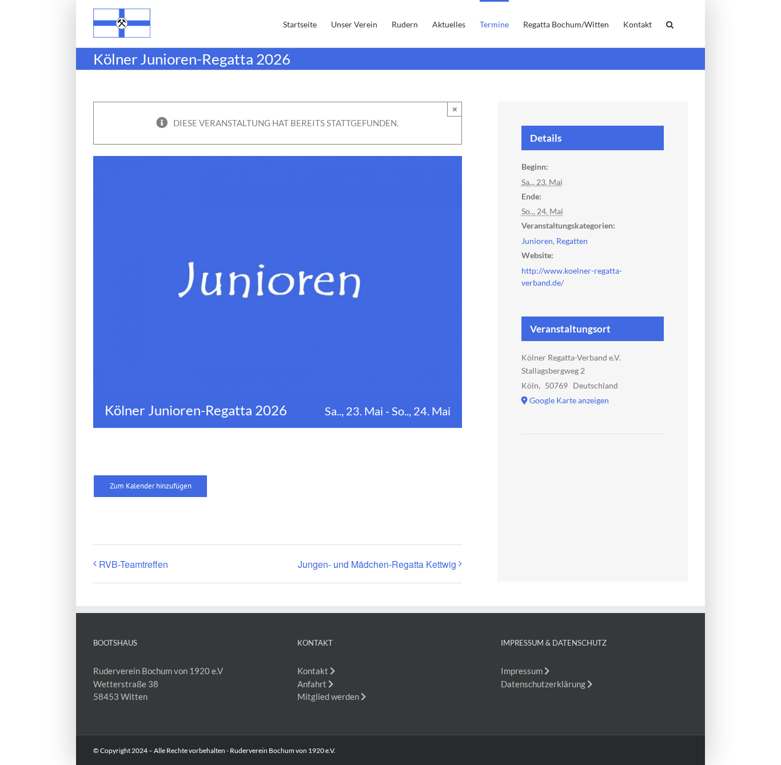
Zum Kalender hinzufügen (151, 486)
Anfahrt (312, 684)
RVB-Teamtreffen (133, 564)
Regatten (572, 241)
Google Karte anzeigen (569, 400)
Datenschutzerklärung (544, 684)
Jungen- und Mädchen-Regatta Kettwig (377, 564)
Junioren (537, 241)
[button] (670, 23)
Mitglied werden (329, 696)
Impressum (522, 671)
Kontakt (313, 671)
